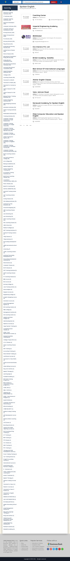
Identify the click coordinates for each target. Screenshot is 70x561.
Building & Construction (38, 549)
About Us (23, 545)
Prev (24, 125)
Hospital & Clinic (36, 545)
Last (30, 125)
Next (27, 125)
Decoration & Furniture (38, 548)
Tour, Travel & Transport (38, 546)
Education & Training (37, 543)
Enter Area (16, 2)
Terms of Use (24, 548)
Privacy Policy (24, 546)
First (21, 125)
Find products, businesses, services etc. (34, 2)
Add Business (24, 549)
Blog (22, 543)
